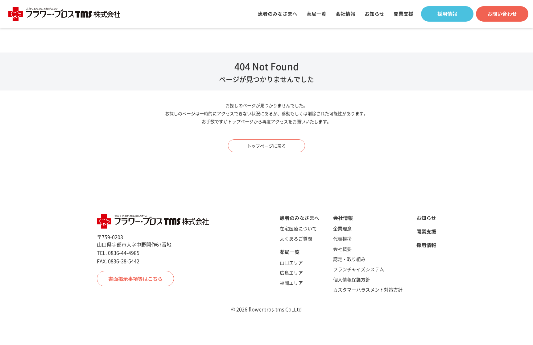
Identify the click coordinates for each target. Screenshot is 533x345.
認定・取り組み (349, 259)
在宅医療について (298, 228)
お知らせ (374, 13)
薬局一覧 (316, 13)
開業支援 (403, 13)
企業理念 (342, 228)
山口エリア (291, 262)
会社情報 (345, 13)
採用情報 (426, 245)
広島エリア (291, 272)
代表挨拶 (342, 238)
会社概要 (342, 249)
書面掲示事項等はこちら (135, 278)
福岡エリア (291, 283)
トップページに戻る (266, 146)
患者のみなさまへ (277, 13)
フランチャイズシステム (358, 269)
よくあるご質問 (296, 238)
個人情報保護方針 (351, 279)
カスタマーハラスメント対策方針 (368, 289)
